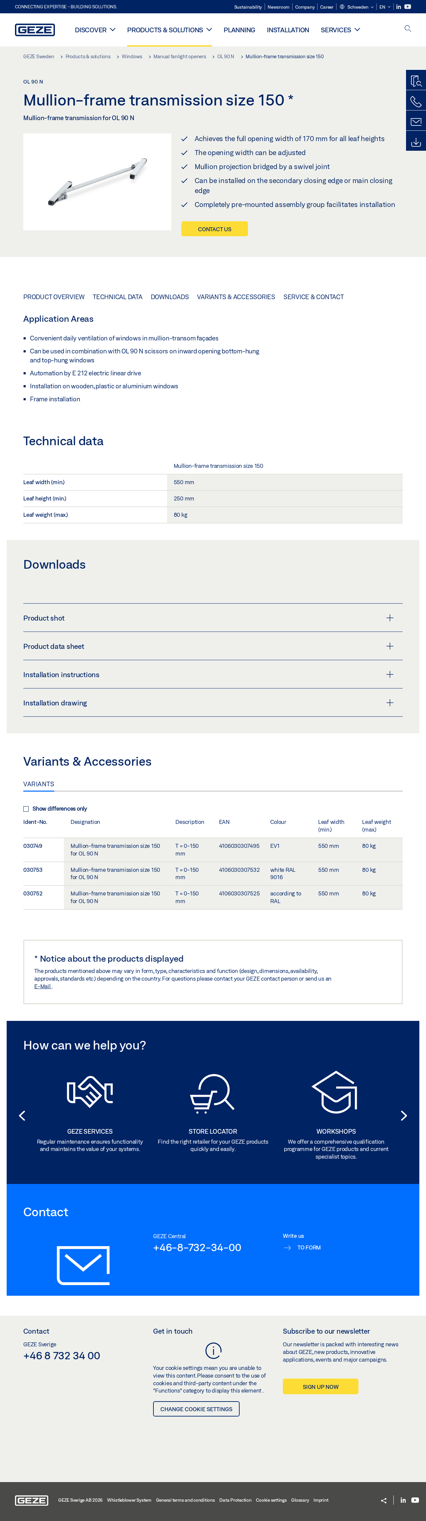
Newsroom (279, 7)
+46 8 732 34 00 (61, 1355)
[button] (356, 7)
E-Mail (43, 986)
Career (326, 7)
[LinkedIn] (399, 7)
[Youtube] (407, 7)
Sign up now (320, 1387)
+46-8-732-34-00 (197, 1247)
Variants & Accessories (236, 296)
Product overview (54, 296)
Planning (239, 30)
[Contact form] (416, 122)
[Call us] (416, 101)
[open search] (408, 29)
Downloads (170, 296)
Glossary (300, 1500)
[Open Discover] (112, 29)
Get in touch (173, 1331)
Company (305, 7)
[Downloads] (416, 142)
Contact (36, 1331)
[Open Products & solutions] (209, 29)
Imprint (321, 1500)
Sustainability (248, 7)
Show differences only (60, 808)
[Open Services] (357, 29)
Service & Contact (314, 296)
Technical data (117, 296)
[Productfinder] (416, 81)
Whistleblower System (129, 1500)
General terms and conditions (185, 1500)
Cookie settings (271, 1500)
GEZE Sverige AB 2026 (80, 1500)
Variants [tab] (38, 784)
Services (336, 30)
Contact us (214, 229)
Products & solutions (165, 30)
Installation (288, 30)
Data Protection (235, 1500)
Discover (90, 30)
